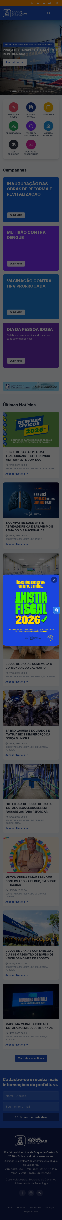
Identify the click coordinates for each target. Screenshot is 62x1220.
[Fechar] (54, 580)
